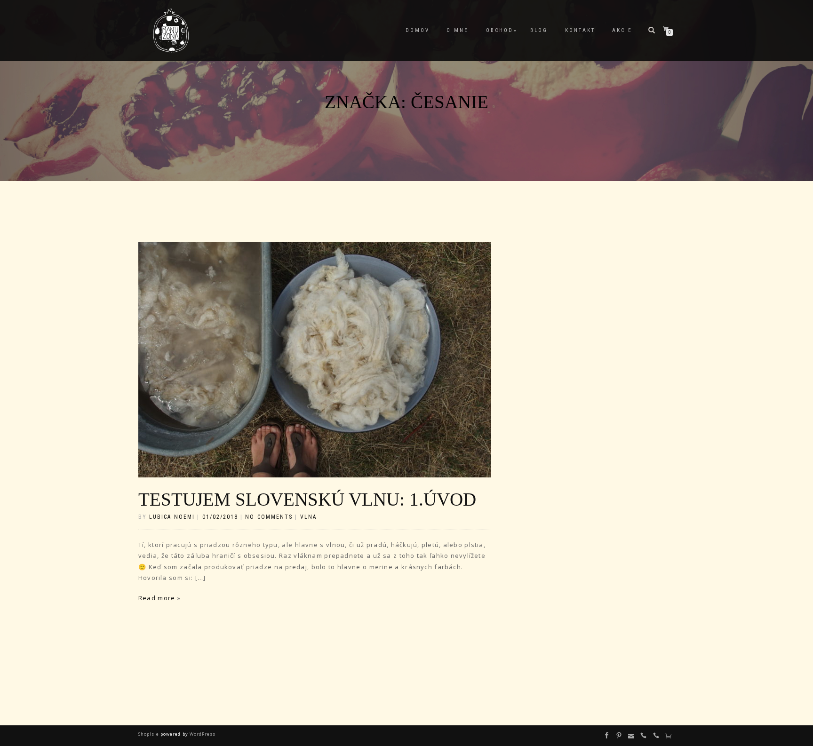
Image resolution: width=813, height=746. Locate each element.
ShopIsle (149, 734)
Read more (156, 598)
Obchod (499, 30)
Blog (539, 30)
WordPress (201, 734)
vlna (308, 517)
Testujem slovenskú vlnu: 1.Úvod (307, 499)
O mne (457, 30)
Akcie (622, 30)
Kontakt (580, 30)
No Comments (268, 517)
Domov (418, 30)
